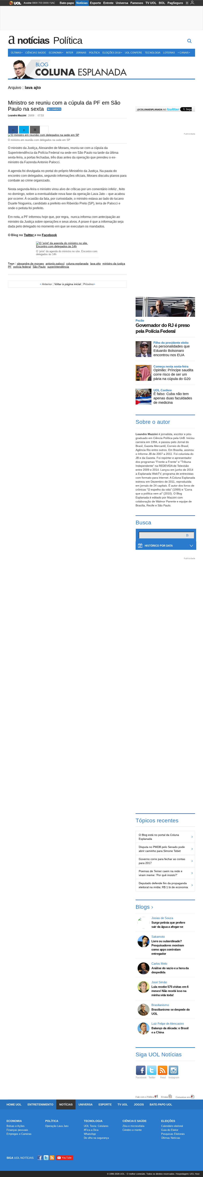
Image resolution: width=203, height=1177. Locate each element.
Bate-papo (67, 3)
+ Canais (183, 52)
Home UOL (14, 1104)
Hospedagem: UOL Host (187, 1174)
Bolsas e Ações (16, 1125)
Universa (122, 3)
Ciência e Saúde (35, 52)
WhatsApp (90, 1133)
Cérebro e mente (132, 1129)
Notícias (82, 3)
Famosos (136, 3)
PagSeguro (175, 3)
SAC (52, 3)
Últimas (16, 52)
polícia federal (22, 266)
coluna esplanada (77, 263)
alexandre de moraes (30, 263)
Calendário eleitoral (172, 1125)
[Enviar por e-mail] (35, 130)
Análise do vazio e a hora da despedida (170, 970)
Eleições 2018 (111, 52)
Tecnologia (152, 52)
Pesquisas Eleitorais (173, 1133)
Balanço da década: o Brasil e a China (170, 1030)
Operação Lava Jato (56, 1125)
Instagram (174, 1077)
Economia (55, 52)
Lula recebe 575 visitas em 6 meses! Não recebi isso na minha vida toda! (170, 991)
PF (9, 266)
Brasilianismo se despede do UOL (170, 1011)
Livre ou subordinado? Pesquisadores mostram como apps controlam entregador (167, 947)
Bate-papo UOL (161, 1104)
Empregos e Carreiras (19, 1133)
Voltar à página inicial (67, 284)
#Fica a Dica (91, 1129)
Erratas (164, 1097)
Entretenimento (40, 1104)
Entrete (108, 3)
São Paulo (39, 266)
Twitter (29, 235)
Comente (55, 109)
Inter (69, 52)
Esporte (95, 3)
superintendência (58, 266)
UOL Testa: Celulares (96, 1125)
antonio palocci (55, 263)
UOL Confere (133, 52)
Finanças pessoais (17, 1129)
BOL (162, 3)
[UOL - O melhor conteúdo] (14, 4)
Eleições (168, 1121)
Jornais (81, 52)
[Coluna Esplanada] (101, 69)
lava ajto (95, 263)
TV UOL (151, 3)
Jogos (139, 1104)
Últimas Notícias (170, 1137)
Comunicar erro (183, 1097)
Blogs (143, 907)
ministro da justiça (113, 263)
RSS (52, 1157)
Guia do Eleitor (169, 1129)
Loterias (169, 52)
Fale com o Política (145, 1097)
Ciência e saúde (135, 1121)
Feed (163, 1077)
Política (67, 40)
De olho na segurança (96, 1137)
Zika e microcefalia (133, 1125)
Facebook (49, 235)
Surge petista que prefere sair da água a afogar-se (168, 924)
